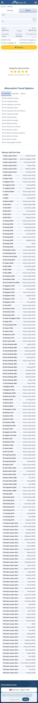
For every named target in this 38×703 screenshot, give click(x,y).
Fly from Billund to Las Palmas (11, 126)
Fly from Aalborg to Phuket (10, 114)
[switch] (34, 19)
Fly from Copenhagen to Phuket (11, 142)
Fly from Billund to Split (9, 139)
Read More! (29, 695)
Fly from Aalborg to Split (9, 117)
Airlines (3, 6)
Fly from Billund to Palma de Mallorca (13, 133)
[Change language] (35, 2)
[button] (2, 2)
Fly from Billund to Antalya (10, 120)
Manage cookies (15, 699)
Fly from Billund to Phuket (10, 136)
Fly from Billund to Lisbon (10, 130)
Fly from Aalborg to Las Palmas (11, 104)
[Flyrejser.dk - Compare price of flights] (19, 2)
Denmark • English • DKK (20, 690)
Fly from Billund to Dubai (9, 123)
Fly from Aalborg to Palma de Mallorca (13, 111)
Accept (26, 699)
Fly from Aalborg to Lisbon (10, 107)
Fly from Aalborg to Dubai (10, 101)
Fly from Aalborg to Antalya (10, 98)
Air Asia (9, 6)
